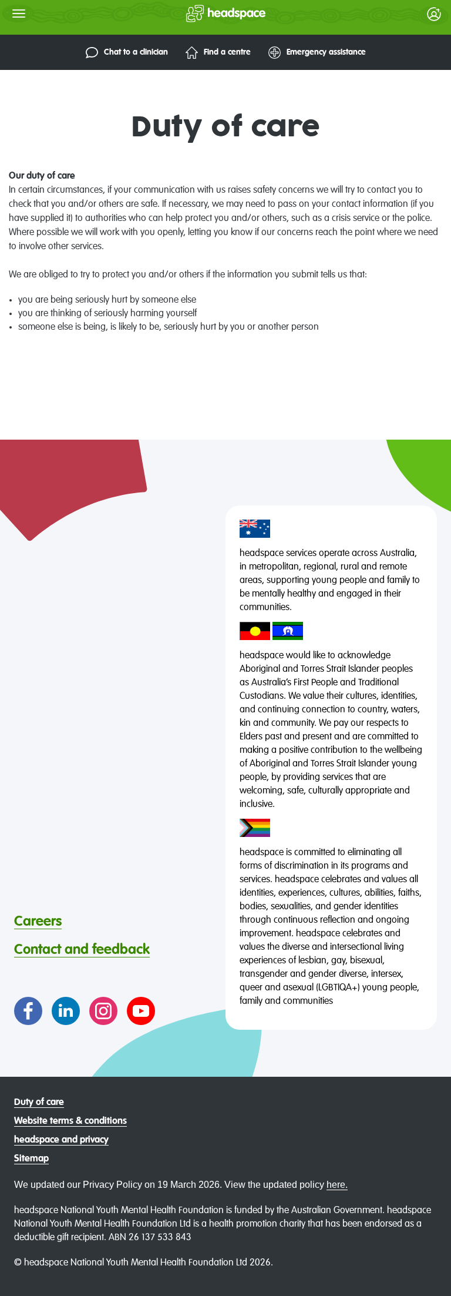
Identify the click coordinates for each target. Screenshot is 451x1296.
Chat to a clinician (136, 52)
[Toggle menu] (18, 13)
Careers (38, 922)
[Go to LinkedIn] (66, 1011)
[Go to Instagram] (103, 1011)
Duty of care (39, 1102)
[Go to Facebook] (28, 1011)
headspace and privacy (61, 1140)
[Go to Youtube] (141, 1011)
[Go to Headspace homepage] (202, 13)
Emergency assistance (326, 52)
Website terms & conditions (70, 1121)
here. (337, 1185)
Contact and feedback (82, 950)
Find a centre (227, 52)
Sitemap (31, 1159)
